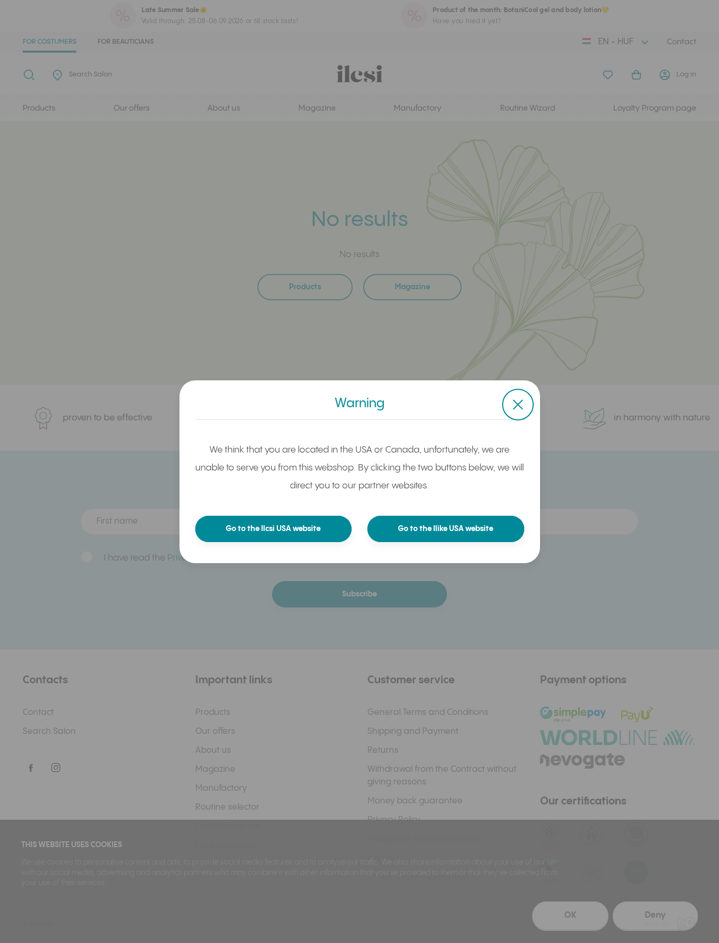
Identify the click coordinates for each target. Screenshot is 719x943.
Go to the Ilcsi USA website (273, 529)
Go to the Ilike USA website (445, 529)
